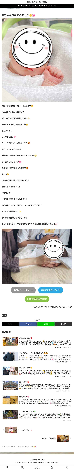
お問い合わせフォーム (23, 290)
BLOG (5, 315)
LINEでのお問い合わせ (37, 299)
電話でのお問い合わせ (50, 290)
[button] (63, 324)
